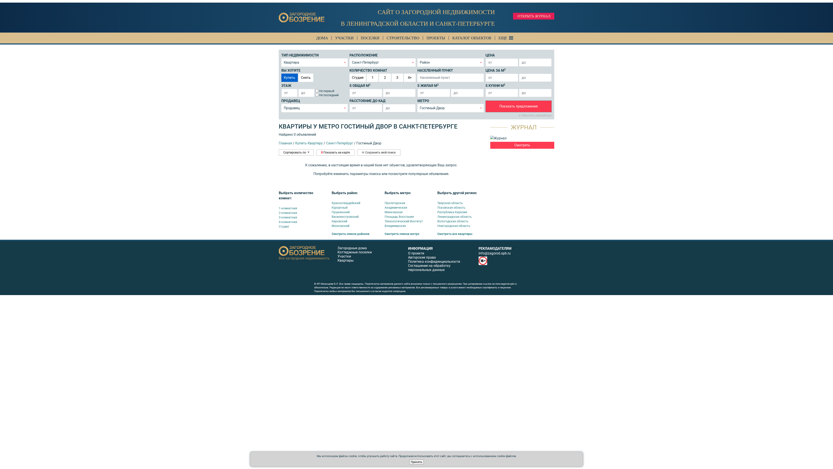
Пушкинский (341, 212)
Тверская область (450, 203)
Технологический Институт (404, 221)
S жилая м (428, 85)
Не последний (329, 95)
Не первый (326, 91)
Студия (358, 78)
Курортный (340, 207)
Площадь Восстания (399, 216)
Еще (502, 38)
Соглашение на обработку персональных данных (429, 268)
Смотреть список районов (350, 234)
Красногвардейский (346, 203)
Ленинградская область (454, 216)
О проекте (416, 253)
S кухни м (495, 85)
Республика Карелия (452, 212)
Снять (306, 78)
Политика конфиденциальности (434, 261)
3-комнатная (288, 217)
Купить (289, 78)
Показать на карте (336, 152)
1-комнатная (288, 208)
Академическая (396, 207)
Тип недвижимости (300, 55)
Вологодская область (452, 221)
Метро (423, 101)
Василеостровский (345, 216)
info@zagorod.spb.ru (495, 253)
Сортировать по (295, 152)
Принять (416, 462)
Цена (490, 55)
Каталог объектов (471, 38)
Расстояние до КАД (367, 101)
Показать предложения (518, 106)
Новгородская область (453, 226)
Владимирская (395, 226)
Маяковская (394, 212)
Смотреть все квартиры (454, 234)
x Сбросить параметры (535, 115)
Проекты (435, 38)
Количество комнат (368, 70)
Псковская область (451, 207)
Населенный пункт (435, 70)
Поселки (370, 38)
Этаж (286, 86)
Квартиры (346, 260)
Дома (322, 38)
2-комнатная (288, 213)
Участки (344, 38)
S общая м (360, 85)
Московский (340, 226)
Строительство (403, 38)
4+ (410, 78)
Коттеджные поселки (355, 252)
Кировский (339, 221)
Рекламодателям (495, 248)
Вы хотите (290, 70)
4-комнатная (288, 222)
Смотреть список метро (402, 234)
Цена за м (495, 70)
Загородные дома (352, 248)
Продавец (290, 101)
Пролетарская (395, 203)
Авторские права (422, 257)
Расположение (363, 55)
